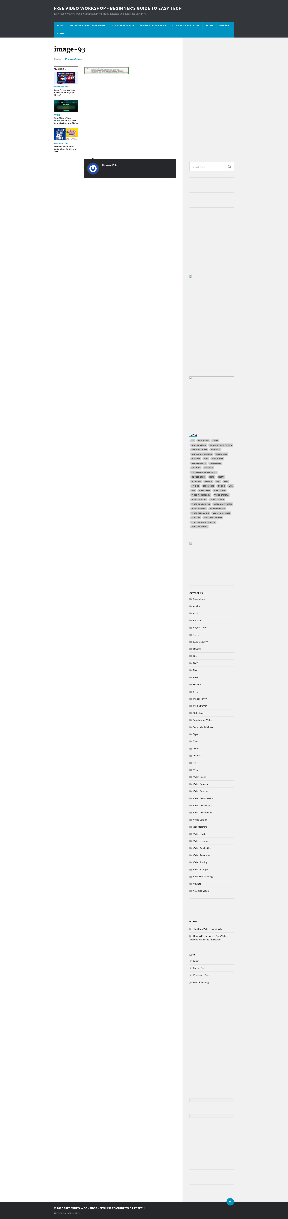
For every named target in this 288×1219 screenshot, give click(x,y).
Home (60, 25)
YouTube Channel (213, 518)
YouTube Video (201, 890)
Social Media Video (203, 727)
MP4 (226, 481)
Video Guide (199, 833)
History (197, 684)
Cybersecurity (200, 641)
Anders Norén (72, 1213)
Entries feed (199, 968)
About (209, 25)
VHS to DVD (220, 490)
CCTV (196, 634)
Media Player (200, 705)
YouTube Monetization (204, 522)
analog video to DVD (221, 445)
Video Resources (201, 855)
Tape (195, 734)
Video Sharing (200, 862)
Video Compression (203, 798)
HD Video (196, 481)
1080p (215, 441)
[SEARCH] (229, 166)
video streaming (200, 513)
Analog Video (199, 445)
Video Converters (223, 504)
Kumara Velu (72, 59)
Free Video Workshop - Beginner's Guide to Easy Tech (118, 8)
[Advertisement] (211, 90)
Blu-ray (197, 620)
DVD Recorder (199, 463)
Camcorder (221, 454)
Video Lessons (200, 840)
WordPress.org (201, 982)
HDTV (221, 477)
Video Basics (199, 776)
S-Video (195, 486)
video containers (201, 504)
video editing (199, 509)
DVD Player (218, 459)
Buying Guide (200, 627)
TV (194, 762)
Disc (195, 656)
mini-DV (209, 481)
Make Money (200, 698)
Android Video (199, 450)
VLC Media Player (221, 513)
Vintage (197, 883)
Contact (62, 33)
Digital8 (196, 459)
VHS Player (204, 490)
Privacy (224, 25)
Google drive (199, 477)
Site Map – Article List (185, 25)
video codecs (217, 500)
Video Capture (199, 500)
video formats (217, 509)
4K (193, 441)
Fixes (195, 670)
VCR (231, 486)
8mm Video (199, 598)
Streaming (208, 486)
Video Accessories (201, 495)
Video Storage (200, 869)
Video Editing (200, 819)
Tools (195, 741)
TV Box (221, 486)
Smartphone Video (202, 719)
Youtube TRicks (200, 527)
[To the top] (230, 1201)
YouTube (196, 518)
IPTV (195, 691)
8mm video (203, 441)
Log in (196, 960)
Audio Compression (202, 454)
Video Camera (221, 495)
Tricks (196, 748)
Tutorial (197, 755)
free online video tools (204, 472)
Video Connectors (202, 805)
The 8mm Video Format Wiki (207, 929)
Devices (197, 648)
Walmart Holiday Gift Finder (88, 25)
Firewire (196, 468)
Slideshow (198, 712)
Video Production (202, 848)
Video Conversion (202, 812)
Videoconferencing (203, 876)
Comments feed (201, 975)
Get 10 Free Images (123, 25)
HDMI (211, 477)
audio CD (215, 450)
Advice (196, 606)
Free (195, 677)
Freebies (208, 468)
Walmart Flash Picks (153, 25)
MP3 (218, 481)
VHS (193, 490)
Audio (196, 613)
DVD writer (216, 463)
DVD (206, 459)
